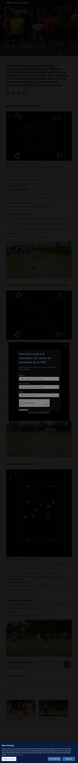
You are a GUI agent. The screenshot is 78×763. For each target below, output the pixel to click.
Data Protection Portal (14, 755)
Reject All (69, 759)
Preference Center (9, 759)
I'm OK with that (54, 759)
